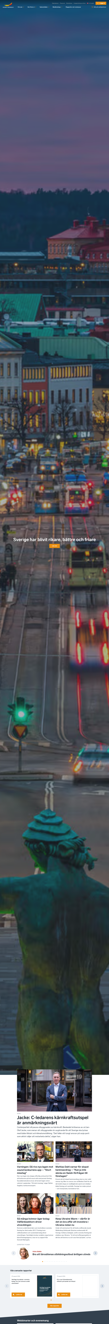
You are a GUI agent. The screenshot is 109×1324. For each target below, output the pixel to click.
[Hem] (8, 5)
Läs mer (54, 546)
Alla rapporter (54, 1306)
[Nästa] (95, 1253)
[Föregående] (13, 1253)
